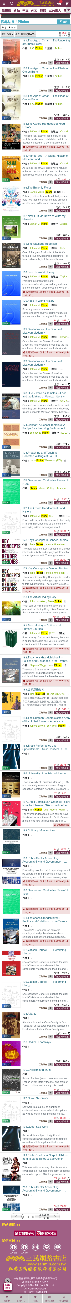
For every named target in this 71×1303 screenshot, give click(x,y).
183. (33, 689)
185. (46, 749)
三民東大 (55, 10)
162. (45, 69)
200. (42, 1192)
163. (45, 97)
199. (45, 1157)
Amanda (61, 488)
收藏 (35, 1300)
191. (45, 921)
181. (41, 627)
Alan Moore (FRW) (54, 809)
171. (42, 330)
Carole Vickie (41, 192)
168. (39, 244)
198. (35, 1127)
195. (36, 1042)
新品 (17, 10)
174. (43, 426)
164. (43, 125)
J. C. (36, 48)
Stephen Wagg (38, 665)
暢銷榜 (6, 10)
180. (39, 597)
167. (43, 217)
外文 (34, 10)
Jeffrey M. (39, 131)
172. (42, 362)
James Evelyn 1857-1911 (47, 725)
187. (46, 803)
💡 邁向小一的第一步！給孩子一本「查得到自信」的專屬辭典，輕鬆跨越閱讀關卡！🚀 (64, 16)
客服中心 (21, 1300)
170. (38, 301)
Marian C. (39, 223)
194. (29, 1013)
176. (45, 482)
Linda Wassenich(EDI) (46, 460)
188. (38, 830)
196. (36, 1070)
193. (44, 983)
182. (45, 660)
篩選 (65, 21)
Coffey (50, 488)
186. (44, 773)
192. (44, 951)
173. (44, 394)
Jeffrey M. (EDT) (42, 516)
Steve (55, 601)
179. (45, 568)
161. (46, 42)
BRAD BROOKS (55, 693)
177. (43, 509)
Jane (42, 488)
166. (37, 187)
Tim (36, 809)
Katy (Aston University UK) (48, 753)
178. (45, 540)
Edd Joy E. (39, 432)
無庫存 (44, 62)
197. (35, 1098)
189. (43, 863)
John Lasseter (37, 601)
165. (45, 157)
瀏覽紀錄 (49, 1300)
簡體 (43, 10)
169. (38, 272)
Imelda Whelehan (55, 544)
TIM (37, 693)
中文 (25, 10)
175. (40, 456)
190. (45, 891)
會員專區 (63, 1300)
